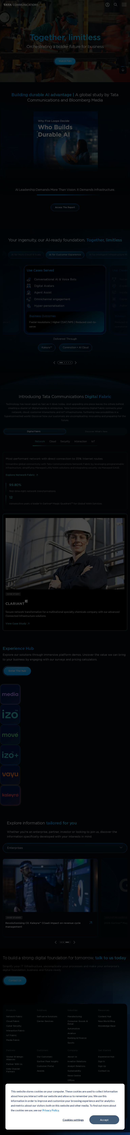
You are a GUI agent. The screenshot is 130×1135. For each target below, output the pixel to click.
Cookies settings (73, 1119)
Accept (104, 1119)
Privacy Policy (50, 1110)
